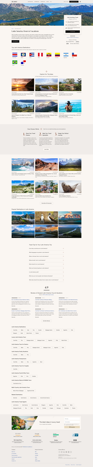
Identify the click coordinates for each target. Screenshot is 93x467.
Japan (36, 459)
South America (23, 397)
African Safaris (37, 460)
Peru (34, 330)
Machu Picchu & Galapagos (18, 390)
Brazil (22, 333)
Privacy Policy (67, 464)
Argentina (65, 330)
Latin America (15, 405)
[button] (73, 37)
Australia (36, 455)
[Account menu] (80, 2)
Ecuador (40, 330)
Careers (13, 459)
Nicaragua (59, 408)
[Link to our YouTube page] (66, 452)
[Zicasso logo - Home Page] (14, 1)
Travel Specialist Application (17, 457)
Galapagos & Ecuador (17, 408)
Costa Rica (15, 330)
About (47, 1)
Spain (36, 457)
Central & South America (45, 397)
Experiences (36, 1)
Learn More (46, 149)
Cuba (28, 330)
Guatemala (66, 408)
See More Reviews (46, 320)
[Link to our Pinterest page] (69, 452)
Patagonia (15, 333)
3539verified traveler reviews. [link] (48, 294)
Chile (72, 330)
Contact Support (78, 464)
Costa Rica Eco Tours (17, 383)
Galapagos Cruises (41, 340)
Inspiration (43, 1)
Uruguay (51, 408)
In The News (14, 453)
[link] (23, 88)
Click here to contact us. (27, 446)
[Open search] (51, 2)
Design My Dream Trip (74, 1)
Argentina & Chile (30, 390)
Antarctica (15, 397)
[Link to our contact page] (71, 452)
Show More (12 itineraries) (46, 203)
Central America (33, 397)
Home (12, 28)
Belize (22, 330)
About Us (13, 451)
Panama (37, 333)
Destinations (30, 1)
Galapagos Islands (48, 330)
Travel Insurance (14, 455)
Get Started (72, 31)
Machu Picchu (29, 333)
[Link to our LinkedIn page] (64, 452)
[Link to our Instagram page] (62, 452)
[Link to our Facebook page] (59, 452)
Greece (36, 453)
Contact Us (14, 460)
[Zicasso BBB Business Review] (75, 435)
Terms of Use (73, 464)
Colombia (58, 330)
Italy (35, 451)
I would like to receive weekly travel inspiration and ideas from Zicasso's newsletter (72, 424)
